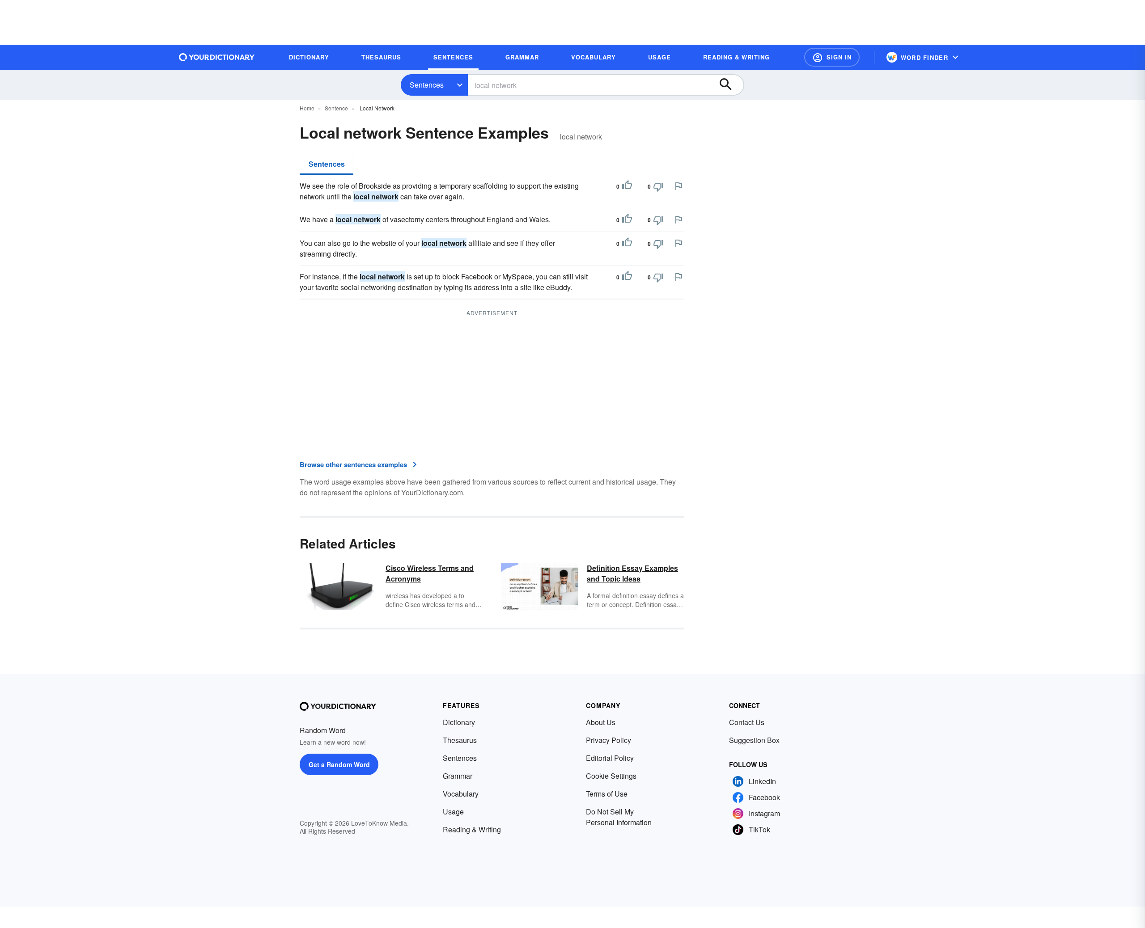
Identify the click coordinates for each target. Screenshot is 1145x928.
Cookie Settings (611, 776)
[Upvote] (627, 186)
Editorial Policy (610, 758)
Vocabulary (461, 794)
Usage (453, 811)
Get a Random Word (339, 764)
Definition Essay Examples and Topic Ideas (632, 573)
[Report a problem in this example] (678, 186)
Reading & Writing (472, 829)
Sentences (427, 85)
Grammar (457, 776)
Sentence (336, 108)
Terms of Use (607, 794)
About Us (600, 722)
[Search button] (730, 85)
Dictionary (459, 722)
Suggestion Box (754, 740)
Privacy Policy (608, 740)
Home (307, 108)
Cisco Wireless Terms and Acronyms (430, 573)
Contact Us (746, 722)
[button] (832, 57)
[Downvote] (658, 186)
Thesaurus (460, 740)
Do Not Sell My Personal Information (619, 816)
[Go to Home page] (217, 57)
